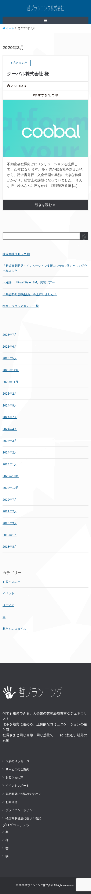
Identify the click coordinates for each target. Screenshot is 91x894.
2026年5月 (10, 358)
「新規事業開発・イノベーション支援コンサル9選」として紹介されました (45, 268)
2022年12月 (11, 487)
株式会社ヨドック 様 (16, 254)
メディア (8, 605)
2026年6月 (10, 346)
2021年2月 (10, 511)
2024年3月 (10, 440)
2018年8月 (10, 546)
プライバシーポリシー (20, 810)
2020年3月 (10, 523)
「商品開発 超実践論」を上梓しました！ (30, 294)
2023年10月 (11, 476)
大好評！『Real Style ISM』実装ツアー (29, 282)
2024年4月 (10, 429)
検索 (84, 238)
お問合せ (11, 802)
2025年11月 (10, 382)
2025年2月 (10, 393)
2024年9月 (10, 405)
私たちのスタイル (14, 628)
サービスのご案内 (17, 769)
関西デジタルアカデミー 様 (21, 306)
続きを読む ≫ (45, 205)
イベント (8, 593)
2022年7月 (10, 499)
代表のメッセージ (17, 761)
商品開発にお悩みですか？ (23, 794)
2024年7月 (10, 417)
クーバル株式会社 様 (28, 73)
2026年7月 (10, 334)
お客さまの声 (11, 581)
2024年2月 (10, 452)
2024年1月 (10, 464)
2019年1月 (10, 535)
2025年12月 (11, 370)
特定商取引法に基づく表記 (23, 818)
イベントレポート (17, 785)
